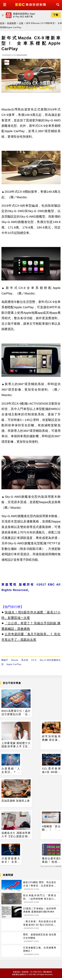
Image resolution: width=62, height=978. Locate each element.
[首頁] (31, 4)
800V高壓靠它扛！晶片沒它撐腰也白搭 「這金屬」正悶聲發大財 (16, 712)
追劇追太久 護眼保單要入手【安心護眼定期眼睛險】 (16, 834)
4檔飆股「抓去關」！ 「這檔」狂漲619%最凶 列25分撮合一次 (51, 828)
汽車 (21, 23)
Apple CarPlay (13, 664)
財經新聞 (11, 23)
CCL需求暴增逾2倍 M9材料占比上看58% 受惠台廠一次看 (51, 770)
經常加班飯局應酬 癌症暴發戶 (51, 738)
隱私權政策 (47, 972)
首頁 (2, 23)
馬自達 (24, 660)
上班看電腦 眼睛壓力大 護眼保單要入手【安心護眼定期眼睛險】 (16, 745)
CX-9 (33, 660)
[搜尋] (57, 7)
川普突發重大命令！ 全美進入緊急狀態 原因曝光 (10, 860)
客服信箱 (16, 972)
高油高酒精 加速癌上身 (15, 800)
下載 (55, 15)
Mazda (14, 660)
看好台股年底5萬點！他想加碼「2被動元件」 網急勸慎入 (51, 860)
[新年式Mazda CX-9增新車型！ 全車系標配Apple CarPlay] (31, 76)
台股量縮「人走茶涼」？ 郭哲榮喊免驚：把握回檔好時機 (10, 770)
